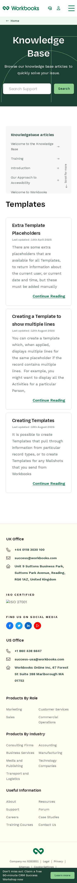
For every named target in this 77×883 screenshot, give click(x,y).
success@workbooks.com (36, 558)
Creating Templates (33, 420)
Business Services (20, 753)
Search (64, 89)
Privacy (58, 861)
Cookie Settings (44, 867)
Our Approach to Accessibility (24, 180)
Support (12, 809)
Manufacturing (50, 753)
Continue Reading (49, 296)
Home (15, 20)
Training (17, 158)
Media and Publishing (14, 763)
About (11, 801)
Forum (44, 809)
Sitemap (24, 867)
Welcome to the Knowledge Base (32, 146)
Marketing (14, 709)
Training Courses (19, 825)
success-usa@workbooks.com (39, 659)
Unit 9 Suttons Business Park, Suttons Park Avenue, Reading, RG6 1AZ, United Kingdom (40, 572)
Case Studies (49, 817)
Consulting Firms (19, 745)
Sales (10, 717)
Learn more (62, 875)
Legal (46, 861)
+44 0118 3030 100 (30, 550)
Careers (12, 817)
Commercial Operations (48, 719)
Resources (47, 801)
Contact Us (47, 825)
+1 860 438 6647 (28, 651)
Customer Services (54, 709)
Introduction (20, 168)
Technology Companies (47, 763)
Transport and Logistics (17, 776)
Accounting (48, 745)
